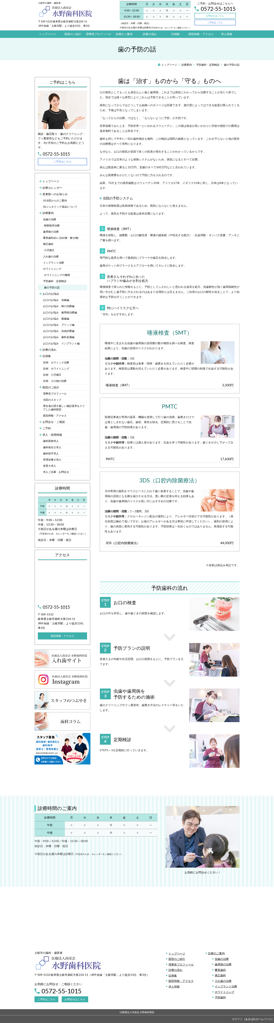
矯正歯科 (220, 975)
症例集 (173, 975)
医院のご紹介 (177, 959)
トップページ (177, 953)
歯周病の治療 (223, 964)
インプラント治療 (226, 986)
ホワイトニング (224, 992)
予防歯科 (220, 997)
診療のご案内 (216, 953)
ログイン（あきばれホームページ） (253, 1019)
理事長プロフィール (181, 964)
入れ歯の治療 (223, 981)
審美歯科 (220, 970)
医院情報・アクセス (181, 981)
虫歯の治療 (222, 959)
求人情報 (174, 986)
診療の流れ (175, 970)
